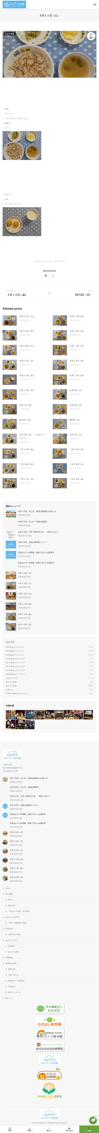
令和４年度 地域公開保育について (32, 542)
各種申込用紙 (11, 963)
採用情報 (9, 958)
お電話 (89, 1129)
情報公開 (11, 969)
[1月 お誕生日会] (20, 724)
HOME (10, 1129)
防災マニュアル (14, 992)
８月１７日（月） (77, 346)
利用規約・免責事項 (16, 981)
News (10, 900)
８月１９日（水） (77, 331)
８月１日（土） (76, 435)
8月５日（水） (25, 420)
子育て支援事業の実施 (17, 923)
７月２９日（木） (27, 464)
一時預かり (29, 1129)
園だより (9, 998)
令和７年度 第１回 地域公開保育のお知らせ (37, 511)
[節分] (30, 724)
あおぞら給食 (9, 34)
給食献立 (11, 946)
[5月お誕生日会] (59, 715)
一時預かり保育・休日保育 (19, 911)
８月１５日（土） (27, 361)
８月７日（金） (26, 405)
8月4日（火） (75, 420)
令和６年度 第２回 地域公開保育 (32, 522)
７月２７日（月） (27, 479)
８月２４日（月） (25, 573)
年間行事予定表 (14, 934)
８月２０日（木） (27, 331)
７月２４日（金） (77, 479)
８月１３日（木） (27, 375)
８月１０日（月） (27, 390)
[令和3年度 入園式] (78, 715)
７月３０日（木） (77, 449)
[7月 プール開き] (30, 715)
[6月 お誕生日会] (49, 715)
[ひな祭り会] (88, 715)
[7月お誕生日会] (20, 715)
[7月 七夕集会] (40, 715)
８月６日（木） (76, 405)
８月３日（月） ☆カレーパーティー (31, 436)
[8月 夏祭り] (10, 715)
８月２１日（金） (77, 316)
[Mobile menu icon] (94, 4)
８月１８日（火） (27, 346)
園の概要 (9, 894)
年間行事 (9, 929)
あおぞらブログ (12, 940)
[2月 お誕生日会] (10, 724)
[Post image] (10, 320)
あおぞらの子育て (13, 917)
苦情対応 (11, 986)
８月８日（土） (76, 390)
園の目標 (11, 905)
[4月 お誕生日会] (69, 715)
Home (8, 888)
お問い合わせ (13, 975)
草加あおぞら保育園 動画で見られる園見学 (36, 552)
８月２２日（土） (27, 316)
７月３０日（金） (27, 449)
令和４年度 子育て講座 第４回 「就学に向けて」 (39, 532)
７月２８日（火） (77, 464)
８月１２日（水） (77, 375)
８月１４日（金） (77, 361)
